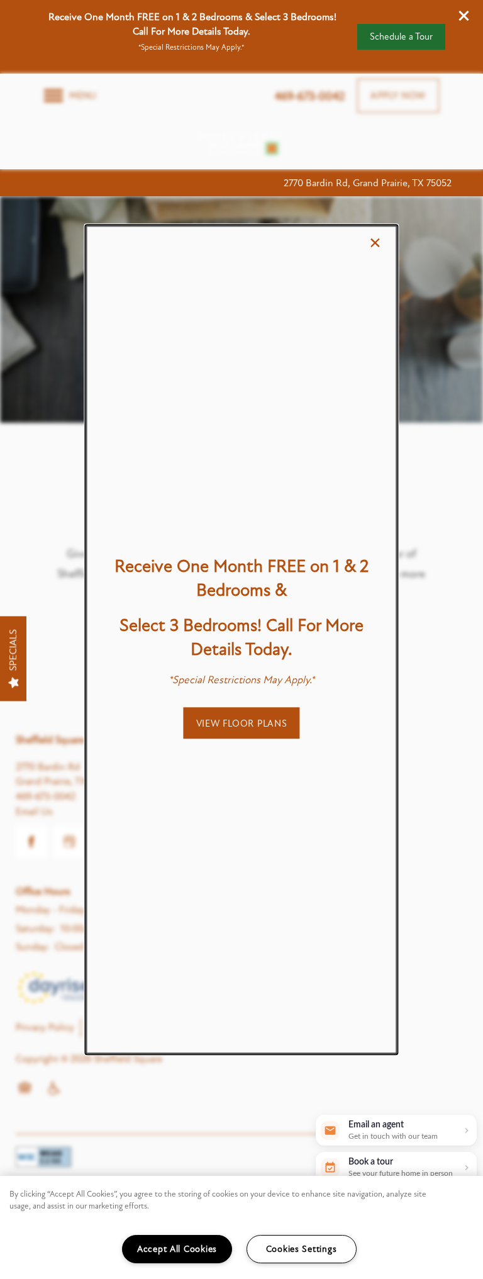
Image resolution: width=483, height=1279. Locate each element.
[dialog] (241, 639)
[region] (241, 1227)
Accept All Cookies (177, 1249)
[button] (242, 723)
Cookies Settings (301, 1249)
